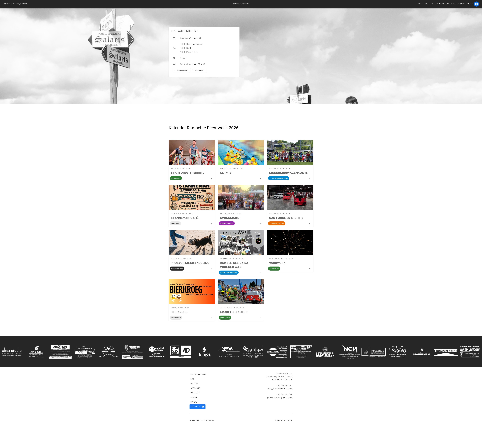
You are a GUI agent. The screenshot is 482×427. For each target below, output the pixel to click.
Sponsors (439, 4)
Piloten (429, 4)
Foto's (470, 4)
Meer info (199, 70)
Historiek (451, 4)
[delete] (476, 4)
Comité (461, 4)
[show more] (211, 178)
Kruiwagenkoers (241, 4)
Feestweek (182, 70)
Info (420, 4)
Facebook (196, 407)
